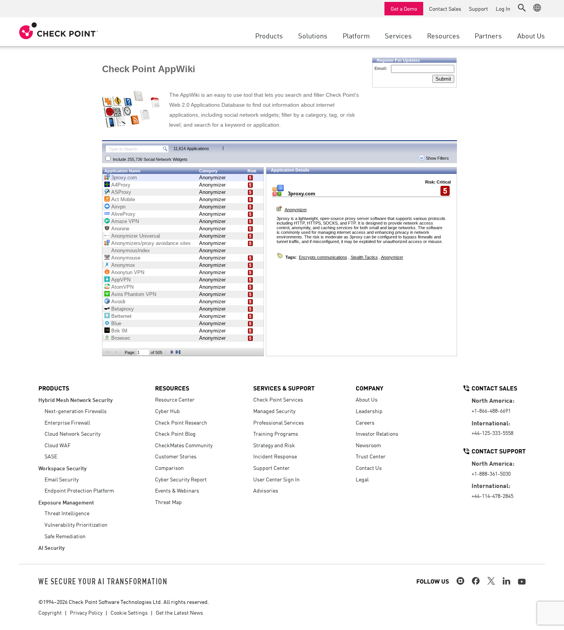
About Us (367, 399)
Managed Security (274, 411)
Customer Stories (175, 456)
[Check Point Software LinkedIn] (506, 581)
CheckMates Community (184, 445)
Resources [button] (443, 35)
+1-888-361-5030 (491, 473)
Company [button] (369, 387)
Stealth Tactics (364, 257)
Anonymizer (212, 177)
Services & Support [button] (284, 387)
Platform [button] (356, 35)
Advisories (265, 490)
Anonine (120, 228)
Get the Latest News (179, 612)
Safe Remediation (65, 536)
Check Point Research (181, 422)
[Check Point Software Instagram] (460, 581)
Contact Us (369, 467)
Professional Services (278, 422)
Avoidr (118, 301)
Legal (362, 479)
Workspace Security (62, 467)
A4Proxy (120, 185)
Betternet (121, 316)
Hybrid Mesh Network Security (75, 399)
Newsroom (368, 445)
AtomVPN (122, 287)
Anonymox (123, 265)
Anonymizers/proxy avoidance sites (151, 243)
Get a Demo (404, 8)
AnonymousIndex (130, 250)
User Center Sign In (276, 479)
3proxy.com (124, 177)
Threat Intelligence (67, 513)
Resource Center (175, 399)
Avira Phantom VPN (133, 294)
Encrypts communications (323, 257)
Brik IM (119, 331)
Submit (443, 79)
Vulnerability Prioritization (76, 524)
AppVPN (120, 280)
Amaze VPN (125, 221)
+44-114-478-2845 (492, 495)
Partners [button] (488, 35)
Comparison (169, 467)
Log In (503, 8)
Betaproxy (122, 309)
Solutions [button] (312, 35)
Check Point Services (278, 399)
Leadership (369, 411)
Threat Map (168, 502)
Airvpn (118, 207)
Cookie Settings (129, 612)
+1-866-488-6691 (491, 410)
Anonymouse (125, 258)
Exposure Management (66, 502)
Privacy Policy (86, 612)
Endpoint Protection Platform (79, 490)
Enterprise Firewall (67, 422)
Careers (365, 422)
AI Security (51, 547)
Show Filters (437, 158)
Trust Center (371, 456)
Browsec (120, 338)
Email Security (62, 479)
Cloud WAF (58, 445)
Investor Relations (377, 433)
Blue (116, 323)
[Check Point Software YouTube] (522, 581)
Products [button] (269, 35)
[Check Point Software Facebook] (476, 581)
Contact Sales (445, 8)
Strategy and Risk (274, 445)
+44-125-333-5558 (492, 433)
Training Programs (275, 433)
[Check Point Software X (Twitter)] (491, 581)
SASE (51, 456)
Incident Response (275, 456)
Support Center (271, 467)
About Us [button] (531, 35)
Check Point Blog (175, 433)
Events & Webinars (177, 490)
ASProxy (121, 192)
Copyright (50, 612)
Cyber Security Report (181, 479)
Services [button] (398, 35)
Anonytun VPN (127, 272)
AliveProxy (123, 214)
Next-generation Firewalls (76, 411)
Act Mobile (123, 199)
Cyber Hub (167, 411)
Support (478, 8)
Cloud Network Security (73, 433)
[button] (522, 8)
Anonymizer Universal (135, 236)
